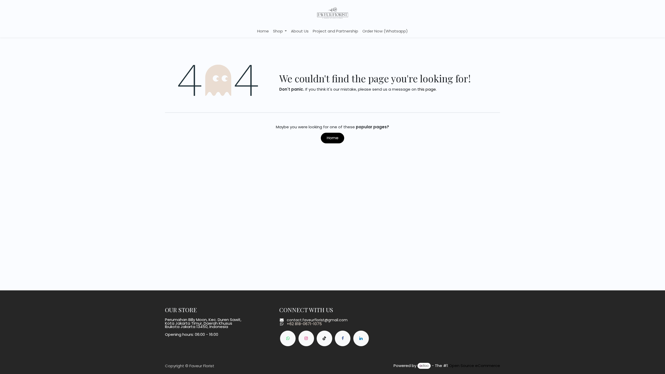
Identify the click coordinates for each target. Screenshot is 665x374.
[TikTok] (324, 338)
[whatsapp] (288, 338)
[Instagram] (306, 338)
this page (426, 89)
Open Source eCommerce (474, 365)
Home (332, 138)
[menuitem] (263, 31)
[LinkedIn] (361, 338)
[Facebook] (342, 338)
